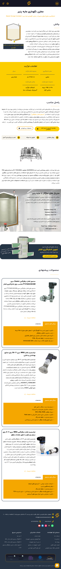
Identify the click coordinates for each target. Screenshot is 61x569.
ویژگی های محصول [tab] (50, 324)
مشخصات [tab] (38, 324)
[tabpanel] (30, 335)
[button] (57, 3)
